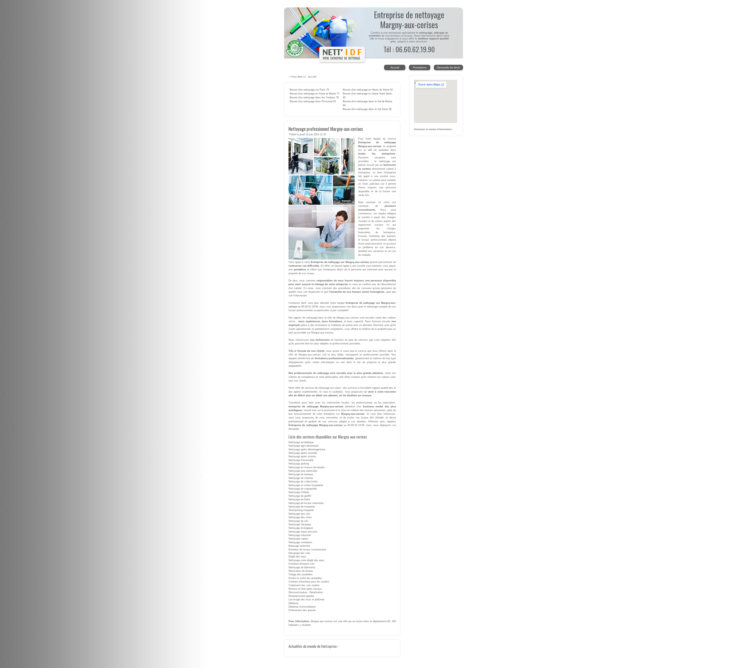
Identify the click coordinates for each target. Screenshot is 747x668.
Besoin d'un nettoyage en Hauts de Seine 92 (368, 89)
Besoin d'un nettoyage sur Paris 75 (309, 89)
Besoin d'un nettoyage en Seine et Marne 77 (314, 93)
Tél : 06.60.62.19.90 (409, 49)
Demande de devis (448, 67)
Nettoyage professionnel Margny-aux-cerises (325, 128)
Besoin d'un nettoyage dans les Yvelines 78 (314, 97)
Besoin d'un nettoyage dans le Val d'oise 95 (367, 109)
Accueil (394, 67)
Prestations (420, 67)
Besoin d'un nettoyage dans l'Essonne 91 (313, 101)
